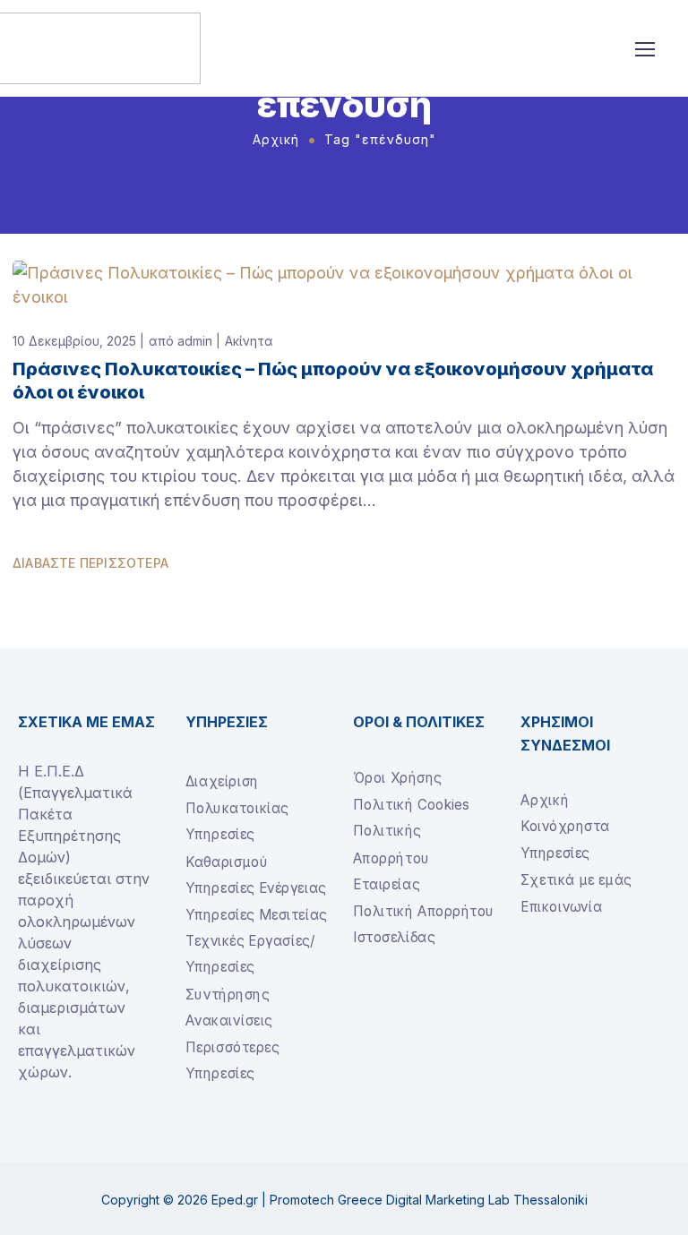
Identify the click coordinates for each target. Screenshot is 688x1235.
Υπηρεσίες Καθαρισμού (226, 848)
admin (194, 340)
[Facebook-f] (25, 1137)
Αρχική (276, 139)
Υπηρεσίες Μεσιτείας (256, 913)
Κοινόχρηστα (565, 826)
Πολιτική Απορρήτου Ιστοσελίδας (423, 924)
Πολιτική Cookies (411, 803)
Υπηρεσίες (554, 852)
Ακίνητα (249, 340)
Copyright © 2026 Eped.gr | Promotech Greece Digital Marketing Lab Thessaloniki (344, 1199)
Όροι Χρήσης (397, 777)
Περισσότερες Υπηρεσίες (232, 1060)
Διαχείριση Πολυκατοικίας (236, 795)
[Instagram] (55, 1137)
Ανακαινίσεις (228, 1019)
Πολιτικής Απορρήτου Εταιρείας (391, 857)
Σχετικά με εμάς (576, 879)
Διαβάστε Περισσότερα (90, 562)
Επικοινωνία (561, 905)
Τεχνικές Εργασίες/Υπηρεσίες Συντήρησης (249, 966)
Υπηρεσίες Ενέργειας (255, 887)
